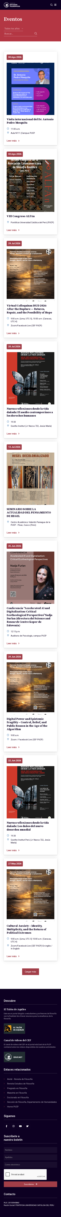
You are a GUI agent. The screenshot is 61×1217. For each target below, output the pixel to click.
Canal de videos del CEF (17, 1040)
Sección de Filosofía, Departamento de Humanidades (32, 1102)
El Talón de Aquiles (15, 1009)
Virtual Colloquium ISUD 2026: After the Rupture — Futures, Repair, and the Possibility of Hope (29, 309)
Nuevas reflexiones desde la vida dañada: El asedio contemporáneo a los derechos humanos (30, 412)
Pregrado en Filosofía (17, 1088)
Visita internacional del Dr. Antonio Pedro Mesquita (30, 121)
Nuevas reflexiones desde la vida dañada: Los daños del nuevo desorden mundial (28, 826)
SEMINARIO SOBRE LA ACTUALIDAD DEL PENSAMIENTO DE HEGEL (29, 513)
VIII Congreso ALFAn (21, 216)
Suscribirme (29, 1184)
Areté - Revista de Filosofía (19, 1079)
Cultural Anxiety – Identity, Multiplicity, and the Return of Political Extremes (26, 929)
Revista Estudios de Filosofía (20, 1083)
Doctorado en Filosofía (18, 1097)
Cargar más (30, 971)
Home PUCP (13, 1106)
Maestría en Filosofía (17, 1093)
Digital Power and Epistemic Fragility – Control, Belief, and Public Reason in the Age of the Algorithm (27, 724)
